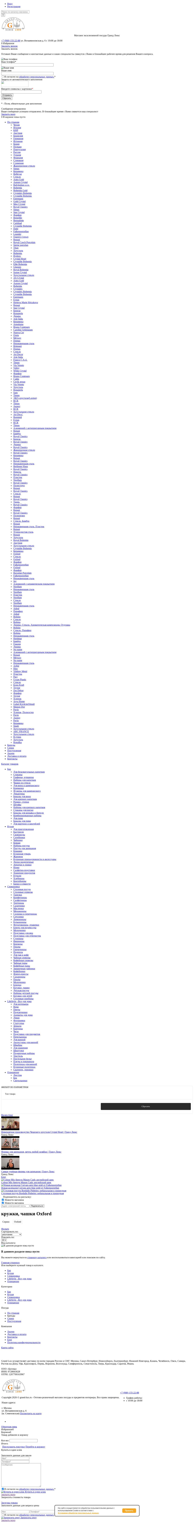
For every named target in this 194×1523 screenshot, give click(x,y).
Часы (16, 1031)
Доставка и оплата (16, 756)
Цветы (16, 1009)
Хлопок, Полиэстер (23, 712)
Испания (17, 141)
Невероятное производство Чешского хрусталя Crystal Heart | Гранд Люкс (39, 1132)
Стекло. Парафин (22, 630)
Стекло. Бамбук (21, 521)
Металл (17, 338)
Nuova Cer (18, 332)
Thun (15, 248)
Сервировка (13, 1276)
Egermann (18, 198)
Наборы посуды (21, 845)
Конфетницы (20, 897)
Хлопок (17, 698)
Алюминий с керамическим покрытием (34, 584)
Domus (16, 340)
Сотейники (19, 837)
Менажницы (19, 911)
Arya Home (19, 701)
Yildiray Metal (20, 671)
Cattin (16, 379)
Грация (17, 644)
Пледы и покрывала (23, 1061)
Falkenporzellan (21, 231)
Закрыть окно (8, 114)
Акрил (16, 406)
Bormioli (17, 417)
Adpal (16, 608)
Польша (17, 146)
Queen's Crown (20, 237)
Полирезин (19, 515)
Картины (18, 1028)
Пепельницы (20, 1037)
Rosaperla (18, 313)
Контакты (12, 758)
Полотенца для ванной (25, 1064)
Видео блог (7, 1115)
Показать (48, 1106)
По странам (13, 122)
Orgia (16, 335)
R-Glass (17, 737)
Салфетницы (20, 900)
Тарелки (17, 894)
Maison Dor (19, 707)
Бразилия (18, 135)
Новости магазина (14, 1200)
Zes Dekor (18, 690)
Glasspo (17, 267)
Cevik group (19, 381)
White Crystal (20, 370)
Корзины (18, 944)
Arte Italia (18, 319)
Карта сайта (7, 1347)
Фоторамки (19, 1020)
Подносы (18, 952)
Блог (3, 1177)
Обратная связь (9, 1426)
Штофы (17, 804)
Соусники (18, 916)
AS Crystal (18, 278)
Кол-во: (5, 1440)
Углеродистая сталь (23, 532)
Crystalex (17, 289)
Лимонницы (19, 919)
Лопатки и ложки (22, 864)
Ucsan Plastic (19, 679)
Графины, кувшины (23, 777)
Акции (10, 753)
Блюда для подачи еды (24, 927)
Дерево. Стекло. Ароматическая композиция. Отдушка (41, 625)
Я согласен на (29, 76)
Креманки (18, 788)
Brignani (17, 346)
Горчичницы (20, 949)
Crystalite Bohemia (22, 196)
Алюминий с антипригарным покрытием (34, 428)
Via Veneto (18, 365)
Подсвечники (20, 1012)
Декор (16, 1017)
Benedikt (17, 217)
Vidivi (16, 368)
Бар (9, 1270)
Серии (10, 748)
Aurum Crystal (20, 182)
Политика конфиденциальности (23, 1342)
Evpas (16, 299)
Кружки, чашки (21, 987)
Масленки (18, 908)
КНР (15, 130)
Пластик (17, 477)
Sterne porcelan (20, 245)
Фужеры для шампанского (27, 791)
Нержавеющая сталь (23, 343)
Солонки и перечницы (25, 914)
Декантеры (19, 793)
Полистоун (19, 485)
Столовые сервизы (23, 892)
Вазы (16, 1007)
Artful (16, 666)
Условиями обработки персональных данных (78, 1513)
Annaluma (18, 324)
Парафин (18, 611)
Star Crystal (19, 212)
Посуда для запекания (24, 848)
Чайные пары (20, 963)
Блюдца (17, 985)
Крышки (17, 851)
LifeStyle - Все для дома (19, 1278)
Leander (17, 234)
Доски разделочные (23, 862)
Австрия (17, 133)
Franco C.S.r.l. (20, 360)
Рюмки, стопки (21, 802)
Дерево (17, 316)
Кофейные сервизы (23, 960)
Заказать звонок (9, 46)
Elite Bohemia (20, 264)
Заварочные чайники (24, 968)
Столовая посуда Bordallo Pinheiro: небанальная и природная (32, 1193)
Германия (18, 138)
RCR (15, 401)
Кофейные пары (21, 966)
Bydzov (17, 256)
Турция (17, 155)
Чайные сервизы (21, 957)
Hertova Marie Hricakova (25, 302)
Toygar (16, 687)
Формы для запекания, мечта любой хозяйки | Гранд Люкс (31, 1151)
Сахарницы (19, 976)
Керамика (18, 171)
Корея (16, 144)
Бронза (16, 310)
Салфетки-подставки (24, 870)
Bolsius (16, 616)
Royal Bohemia (20, 269)
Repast (16, 239)
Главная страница (10, 1262)
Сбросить (146, 1106)
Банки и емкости (22, 884)
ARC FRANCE (21, 731)
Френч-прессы (20, 974)
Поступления (14, 750)
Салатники (19, 905)
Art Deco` (18, 414)
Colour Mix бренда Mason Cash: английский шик (26, 1182)
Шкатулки (18, 1050)
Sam (15, 392)
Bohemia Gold (20, 190)
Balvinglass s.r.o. (21, 185)
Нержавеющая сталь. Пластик (28, 526)
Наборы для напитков (24, 780)
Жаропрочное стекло (24, 166)
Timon (16, 362)
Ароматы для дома (23, 1015)
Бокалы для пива (22, 821)
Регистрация (13, 6)
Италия (17, 127)
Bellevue (17, 174)
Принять (129, 1510)
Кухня (10, 1273)
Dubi (15, 228)
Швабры (17, 1045)
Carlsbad (17, 223)
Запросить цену (28, 1517)
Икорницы (18, 941)
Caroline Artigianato (23, 329)
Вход (9, 3)
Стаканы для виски (23, 810)
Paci (15, 677)
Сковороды (19, 834)
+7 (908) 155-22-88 (10, 40)
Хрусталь (18, 250)
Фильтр (5, 1229)
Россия (16, 152)
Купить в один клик (35, 1492)
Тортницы (18, 903)
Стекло (17, 176)
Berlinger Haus (20, 466)
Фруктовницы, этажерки (26, 925)
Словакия (18, 160)
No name (17, 649)
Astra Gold (18, 179)
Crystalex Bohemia (22, 193)
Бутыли (17, 875)
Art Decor (18, 354)
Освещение (13, 1281)
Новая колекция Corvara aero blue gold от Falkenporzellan (30, 1188)
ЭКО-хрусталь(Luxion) (25, 398)
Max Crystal (19, 204)
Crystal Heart (19, 258)
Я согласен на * (29, 1489)
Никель (17, 472)
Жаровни (18, 856)
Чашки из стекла (21, 782)
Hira (15, 668)
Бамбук (17, 433)
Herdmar (17, 638)
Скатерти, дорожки (23, 1069)
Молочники (19, 930)
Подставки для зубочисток (27, 935)
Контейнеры (19, 881)
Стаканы (17, 774)
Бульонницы (19, 922)
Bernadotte (18, 220)
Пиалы (16, 946)
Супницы (18, 938)
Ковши (16, 843)
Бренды (11, 745)
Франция (18, 157)
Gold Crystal (19, 201)
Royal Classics (20, 207)
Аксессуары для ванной (25, 1042)
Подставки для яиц (23, 933)
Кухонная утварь (22, 854)
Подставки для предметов (26, 1034)
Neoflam (17, 480)
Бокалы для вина (22, 796)
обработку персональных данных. (36, 76)
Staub (16, 726)
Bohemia (17, 187)
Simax (16, 168)
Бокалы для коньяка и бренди (28, 813)
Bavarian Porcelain (22, 573)
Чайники (18, 840)
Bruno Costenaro (21, 327)
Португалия (19, 149)
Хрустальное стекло (23, 275)
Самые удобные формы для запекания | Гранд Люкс (28, 1171)
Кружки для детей (22, 996)
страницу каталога (37, 1257)
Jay (15, 581)
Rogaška (17, 742)
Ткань (16, 502)
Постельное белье (22, 1058)
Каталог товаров (9, 764)
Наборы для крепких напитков (29, 807)
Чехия (16, 125)
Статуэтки (18, 1023)
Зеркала (17, 1026)
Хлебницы (18, 878)
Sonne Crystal (20, 272)
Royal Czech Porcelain (24, 242)
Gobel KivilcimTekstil (24, 704)
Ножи (16, 867)
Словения (18, 163)
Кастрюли (18, 832)
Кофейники (19, 971)
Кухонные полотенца (24, 1067)
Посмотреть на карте (31, 1413)
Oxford (16, 554)
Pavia (16, 709)
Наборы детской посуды (25, 993)
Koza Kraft (18, 685)
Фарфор (17, 215)
